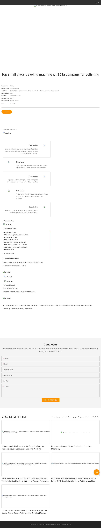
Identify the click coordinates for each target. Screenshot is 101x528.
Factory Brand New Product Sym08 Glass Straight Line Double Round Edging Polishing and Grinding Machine (24, 511)
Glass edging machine (58, 417)
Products (96, 417)
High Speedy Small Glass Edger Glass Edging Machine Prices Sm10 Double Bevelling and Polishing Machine (73, 479)
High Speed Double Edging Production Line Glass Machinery (71, 447)
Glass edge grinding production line (79, 417)
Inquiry (6, 111)
